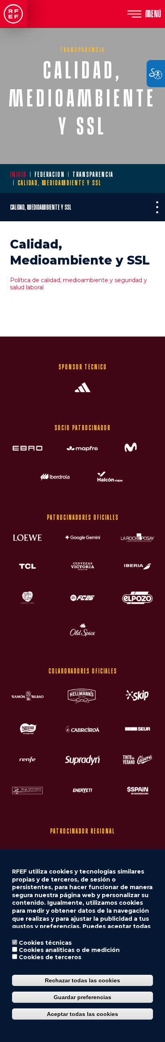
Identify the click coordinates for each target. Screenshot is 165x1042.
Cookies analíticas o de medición (69, 950)
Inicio (18, 174)
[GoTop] (145, 322)
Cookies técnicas (45, 942)
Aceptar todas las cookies (82, 1014)
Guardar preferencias (82, 997)
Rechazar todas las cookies (82, 980)
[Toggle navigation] (157, 207)
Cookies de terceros (50, 957)
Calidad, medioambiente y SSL (40, 207)
